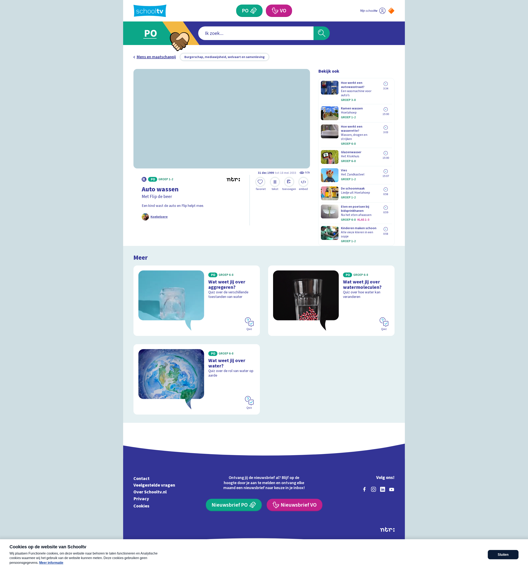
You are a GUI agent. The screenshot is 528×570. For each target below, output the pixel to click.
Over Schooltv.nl (150, 492)
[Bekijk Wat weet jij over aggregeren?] (196, 300)
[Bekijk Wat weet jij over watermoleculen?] (331, 300)
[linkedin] (382, 489)
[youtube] (391, 489)
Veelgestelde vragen (154, 485)
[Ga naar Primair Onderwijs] (154, 33)
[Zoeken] (322, 33)
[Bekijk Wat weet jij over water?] (196, 379)
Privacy (141, 498)
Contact (141, 478)
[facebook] (364, 489)
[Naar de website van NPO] (391, 10)
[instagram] (373, 489)
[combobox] (256, 33)
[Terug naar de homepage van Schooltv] (149, 11)
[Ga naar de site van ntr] (387, 529)
